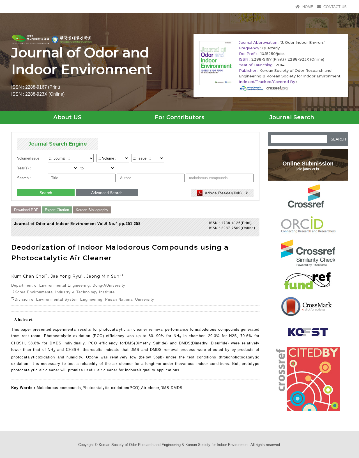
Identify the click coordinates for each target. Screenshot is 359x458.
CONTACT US (334, 7)
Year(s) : (24, 168)
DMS (164, 388)
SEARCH (338, 139)
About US (67, 117)
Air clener (150, 388)
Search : (24, 178)
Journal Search (292, 117)
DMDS (177, 388)
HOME (307, 7)
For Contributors (179, 117)
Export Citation (57, 210)
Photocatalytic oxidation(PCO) (111, 388)
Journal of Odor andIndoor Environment (81, 61)
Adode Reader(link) (223, 193)
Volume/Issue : (29, 158)
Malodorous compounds (59, 388)
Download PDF (26, 210)
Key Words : (24, 388)
